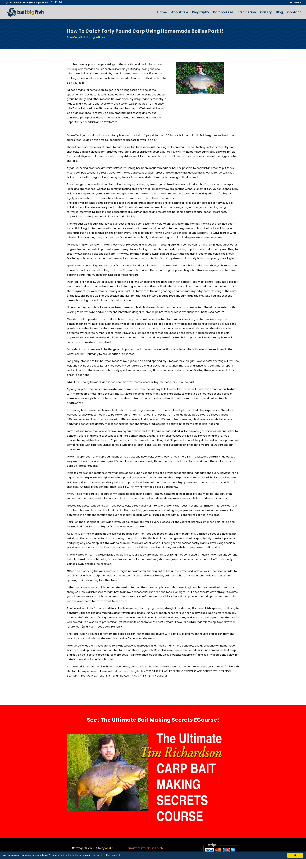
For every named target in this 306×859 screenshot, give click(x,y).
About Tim (179, 12)
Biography (200, 12)
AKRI (109, 848)
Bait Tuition (246, 12)
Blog (279, 12)
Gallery (266, 12)
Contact (294, 12)
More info (116, 855)
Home (162, 12)
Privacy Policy (136, 848)
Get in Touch (155, 848)
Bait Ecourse (223, 12)
